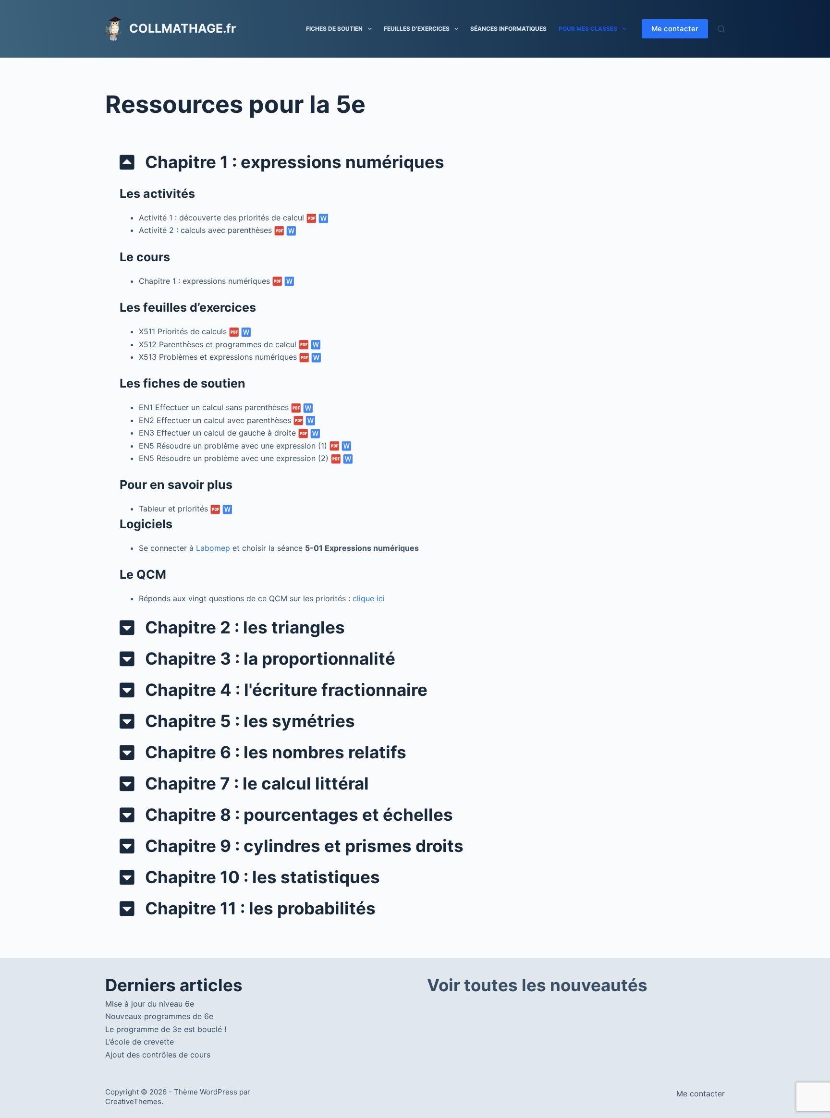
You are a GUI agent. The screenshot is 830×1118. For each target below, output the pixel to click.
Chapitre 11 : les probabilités (260, 908)
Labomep (213, 548)
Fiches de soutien (334, 28)
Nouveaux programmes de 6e (159, 1016)
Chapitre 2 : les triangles (245, 627)
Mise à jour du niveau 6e (149, 1004)
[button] (415, 162)
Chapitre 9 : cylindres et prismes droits (304, 846)
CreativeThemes (133, 1101)
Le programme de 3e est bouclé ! (165, 1029)
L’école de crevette (139, 1041)
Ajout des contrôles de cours (157, 1054)
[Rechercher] (721, 29)
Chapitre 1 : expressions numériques (294, 162)
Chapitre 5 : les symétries (250, 721)
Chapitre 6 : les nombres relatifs (275, 752)
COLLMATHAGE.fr (182, 28)
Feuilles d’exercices (417, 28)
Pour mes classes (588, 28)
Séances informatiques (508, 28)
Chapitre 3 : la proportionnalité (270, 658)
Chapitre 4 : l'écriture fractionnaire (286, 690)
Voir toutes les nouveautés (537, 985)
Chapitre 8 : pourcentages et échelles (299, 814)
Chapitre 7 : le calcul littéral (257, 783)
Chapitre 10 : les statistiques (262, 877)
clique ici (369, 598)
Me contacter (674, 28)
